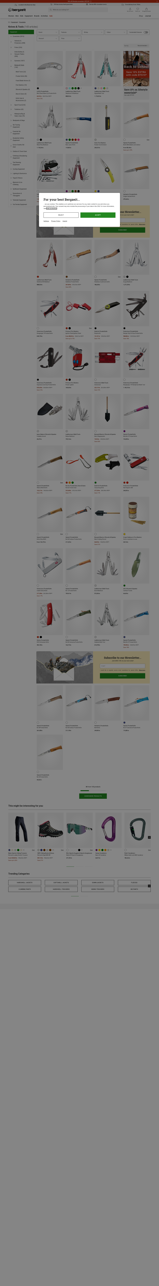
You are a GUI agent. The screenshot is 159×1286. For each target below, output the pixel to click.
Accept (98, 215)
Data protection (51, 208)
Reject (61, 215)
